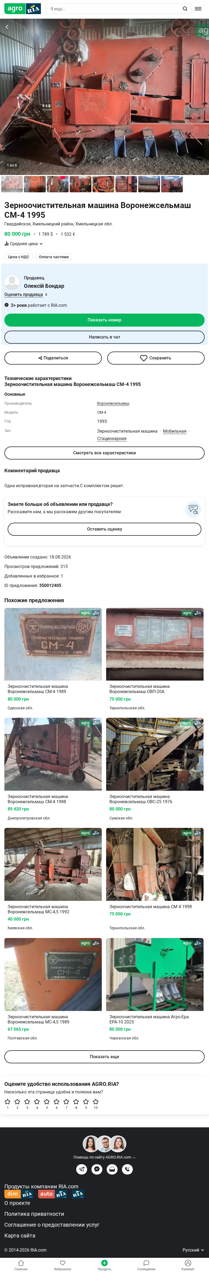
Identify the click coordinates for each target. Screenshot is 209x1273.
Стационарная (112, 438)
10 (96, 1108)
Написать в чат (104, 337)
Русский (191, 1250)
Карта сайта (19, 1235)
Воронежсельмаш (113, 403)
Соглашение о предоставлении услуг (51, 1224)
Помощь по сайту (104, 1157)
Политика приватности (34, 1214)
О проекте (17, 1203)
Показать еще (104, 1056)
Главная (20, 1269)
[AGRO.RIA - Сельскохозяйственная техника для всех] (24, 8)
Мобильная (174, 431)
